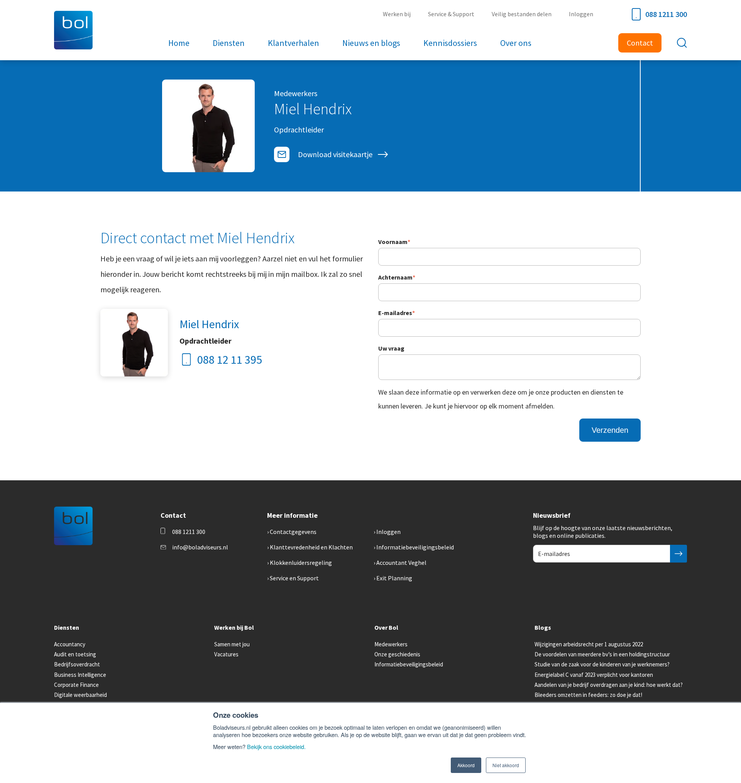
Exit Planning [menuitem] (394, 578)
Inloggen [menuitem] (581, 14)
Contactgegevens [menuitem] (293, 532)
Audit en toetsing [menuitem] (75, 654)
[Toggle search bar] (682, 43)
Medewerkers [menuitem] (391, 644)
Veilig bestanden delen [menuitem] (522, 14)
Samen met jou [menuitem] (232, 644)
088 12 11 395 (229, 359)
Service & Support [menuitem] (451, 14)
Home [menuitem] (178, 42)
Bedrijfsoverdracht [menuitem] (77, 664)
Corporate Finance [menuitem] (76, 684)
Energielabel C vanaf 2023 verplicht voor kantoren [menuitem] (594, 674)
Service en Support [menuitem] (294, 578)
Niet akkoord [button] (505, 765)
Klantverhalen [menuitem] (293, 42)
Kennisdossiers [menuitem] (450, 42)
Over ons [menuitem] (515, 42)
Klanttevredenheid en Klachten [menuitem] (311, 547)
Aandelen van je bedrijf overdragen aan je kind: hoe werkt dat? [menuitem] (609, 684)
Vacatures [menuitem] (226, 654)
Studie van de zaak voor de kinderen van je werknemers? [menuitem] (602, 664)
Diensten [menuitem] (229, 42)
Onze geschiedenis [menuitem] (397, 654)
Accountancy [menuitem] (69, 644)
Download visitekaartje (335, 154)
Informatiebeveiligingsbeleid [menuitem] (415, 547)
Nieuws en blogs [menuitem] (371, 42)
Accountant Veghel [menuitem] (401, 562)
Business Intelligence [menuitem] (80, 674)
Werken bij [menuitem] (397, 14)
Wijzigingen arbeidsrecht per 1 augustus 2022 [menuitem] (589, 644)
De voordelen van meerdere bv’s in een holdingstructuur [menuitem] (602, 654)
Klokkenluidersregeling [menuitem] (301, 562)
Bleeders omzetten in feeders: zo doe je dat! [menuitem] (588, 694)
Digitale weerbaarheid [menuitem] (80, 694)
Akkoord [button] (466, 765)
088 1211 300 (666, 14)
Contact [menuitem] (640, 42)
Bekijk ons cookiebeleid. (276, 746)
